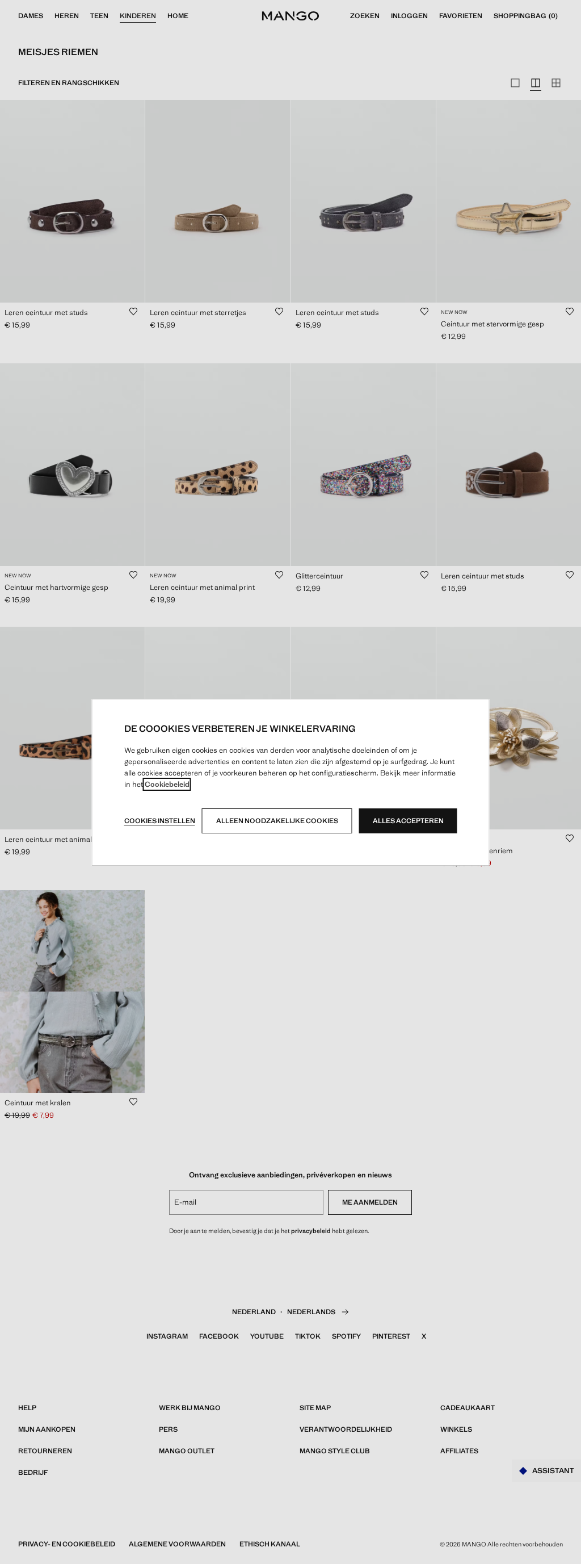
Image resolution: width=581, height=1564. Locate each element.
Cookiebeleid (167, 784)
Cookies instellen (159, 820)
